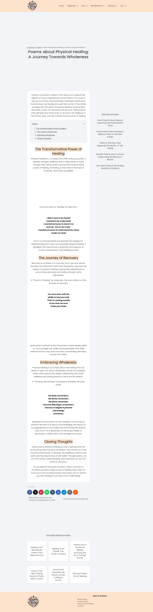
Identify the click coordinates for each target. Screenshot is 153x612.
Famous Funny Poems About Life (75, 499)
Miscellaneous (96, 6)
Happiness (71, 6)
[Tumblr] (52, 492)
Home (61, 6)
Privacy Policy (82, 599)
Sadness (111, 6)
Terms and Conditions (85, 604)
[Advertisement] (76, 29)
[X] (35, 492)
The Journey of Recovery (47, 132)
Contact (80, 606)
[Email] (69, 492)
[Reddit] (75, 492)
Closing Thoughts (44, 138)
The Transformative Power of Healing (51, 128)
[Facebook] (29, 492)
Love (83, 6)
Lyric (122, 6)
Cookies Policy (82, 601)
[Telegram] (64, 492)
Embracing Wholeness (46, 135)
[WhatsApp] (46, 492)
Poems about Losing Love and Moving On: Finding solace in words (42, 499)
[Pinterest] (41, 492)
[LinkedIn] (58, 492)
